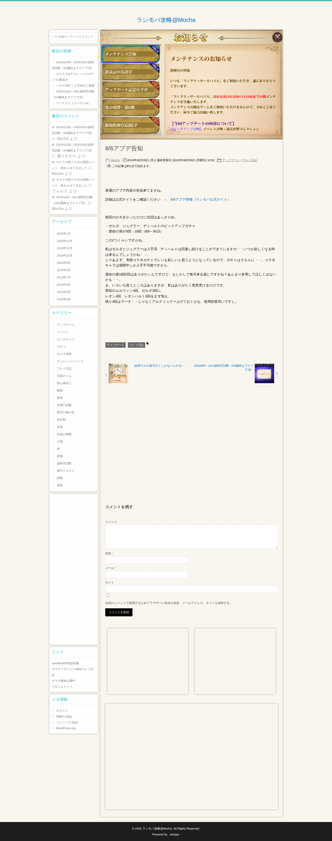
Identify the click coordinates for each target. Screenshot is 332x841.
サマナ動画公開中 (63, 680)
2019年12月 (64, 241)
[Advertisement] (191, 447)
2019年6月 (64, 284)
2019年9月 (64, 263)
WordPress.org (66, 728)
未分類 (61, 419)
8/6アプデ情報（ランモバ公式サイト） (201, 199)
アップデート (231, 160)
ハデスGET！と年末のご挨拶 (75, 85)
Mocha (115, 160)
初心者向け (64, 383)
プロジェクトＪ (62, 686)
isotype (174, 834)
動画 (60, 390)
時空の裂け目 (66, 412)
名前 (109, 553)
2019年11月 (64, 248)
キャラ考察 (64, 354)
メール (110, 568)
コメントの (67, 722)
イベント (63, 332)
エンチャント (66, 339)
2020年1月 (64, 233)
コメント (111, 521)
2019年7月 (64, 277)
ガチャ (61, 346)
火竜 (60, 441)
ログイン (62, 710)
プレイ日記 (249, 160)
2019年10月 (64, 255)
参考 (60, 397)
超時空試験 (64, 463)
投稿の (64, 716)
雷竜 (60, 485)
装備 (60, 456)
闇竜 (60, 478)
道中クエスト (66, 470)
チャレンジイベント (70, 361)
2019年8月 (64, 270)
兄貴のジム (64, 376)
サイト (109, 582)
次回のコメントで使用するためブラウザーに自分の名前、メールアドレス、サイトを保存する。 (169, 603)
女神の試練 (64, 405)
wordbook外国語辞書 (65, 663)
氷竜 (60, 427)
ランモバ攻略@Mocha (166, 20)
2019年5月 (64, 292)
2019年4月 (64, 299)
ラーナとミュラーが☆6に (73, 103)
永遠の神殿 (64, 434)
